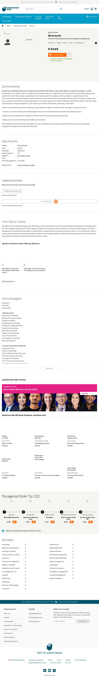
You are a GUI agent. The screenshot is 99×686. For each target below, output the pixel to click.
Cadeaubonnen (34, 621)
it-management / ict (9, 572)
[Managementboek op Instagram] (54, 670)
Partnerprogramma (11, 641)
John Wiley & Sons (23, 156)
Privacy (59, 660)
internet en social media (10, 568)
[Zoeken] (61, 9)
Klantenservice (10, 609)
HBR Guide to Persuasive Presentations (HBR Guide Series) (10, 270)
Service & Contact (55, 663)
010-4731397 (93, 16)
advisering (5, 544)
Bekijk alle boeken (8, 281)
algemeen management (10, 548)
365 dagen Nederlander (75, 475)
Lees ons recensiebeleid (9, 195)
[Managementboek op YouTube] (49, 670)
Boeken (8, 26)
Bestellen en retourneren (13, 625)
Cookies (67, 660)
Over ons (7, 613)
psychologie (54, 565)
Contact (6, 617)
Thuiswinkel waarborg (17, 660)
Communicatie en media (20, 26)
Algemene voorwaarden (36, 660)
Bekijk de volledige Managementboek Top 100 (23, 531)
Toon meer (49, 368)
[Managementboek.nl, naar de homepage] (10, 11)
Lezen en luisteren (10, 629)
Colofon (50, 660)
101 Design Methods (8, 475)
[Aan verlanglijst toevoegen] (69, 55)
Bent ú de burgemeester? (75, 443)
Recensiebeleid (9, 637)
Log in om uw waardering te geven (12, 205)
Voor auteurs (8, 633)
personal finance (55, 551)
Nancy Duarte (53, 32)
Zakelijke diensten (35, 613)
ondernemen (54, 544)
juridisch (5, 575)
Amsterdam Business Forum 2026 (20, 389)
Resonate (32, 26)
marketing (5, 582)
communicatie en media (10, 555)
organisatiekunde (56, 548)
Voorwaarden (8, 621)
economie (5, 558)
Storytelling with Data (42, 443)
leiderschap (6, 578)
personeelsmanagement (58, 555)
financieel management (10, 561)
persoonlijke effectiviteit (58, 558)
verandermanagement (58, 575)
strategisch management (59, 572)
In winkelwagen (57, 55)
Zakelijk (32, 609)
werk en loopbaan (56, 578)
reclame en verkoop (57, 568)
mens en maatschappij (10, 585)
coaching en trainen (9, 551)
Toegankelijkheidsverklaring (37, 663)
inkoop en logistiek (8, 565)
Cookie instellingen (80, 660)
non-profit (5, 589)
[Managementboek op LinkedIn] (44, 670)
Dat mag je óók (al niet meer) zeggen (47, 475)
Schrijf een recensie (11, 191)
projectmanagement (57, 561)
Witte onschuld (7, 443)
